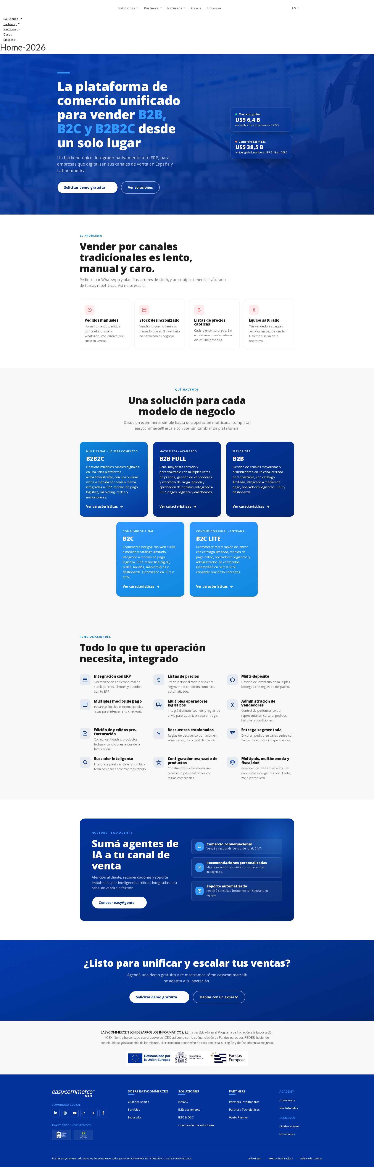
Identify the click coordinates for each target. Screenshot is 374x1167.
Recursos (175, 8)
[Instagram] (65, 1113)
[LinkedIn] (56, 1113)
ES (294, 8)
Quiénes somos (138, 1102)
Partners (151, 8)
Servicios (134, 1109)
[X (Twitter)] (94, 1113)
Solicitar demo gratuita (84, 187)
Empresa (214, 8)
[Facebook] (103, 1113)
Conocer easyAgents (116, 902)
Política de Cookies (311, 1158)
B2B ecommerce (189, 1109)
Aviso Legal (254, 1158)
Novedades (287, 1134)
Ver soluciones (140, 187)
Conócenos (287, 1100)
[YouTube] (75, 1113)
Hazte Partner (238, 1117)
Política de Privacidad (281, 1158)
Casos (196, 8)
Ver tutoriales (288, 1108)
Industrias (135, 1117)
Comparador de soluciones (196, 1125)
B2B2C (183, 1102)
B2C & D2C (186, 1117)
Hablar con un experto (219, 997)
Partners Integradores (244, 1102)
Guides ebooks (289, 1126)
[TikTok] (84, 1113)
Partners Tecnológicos (244, 1109)
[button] (13, 18)
